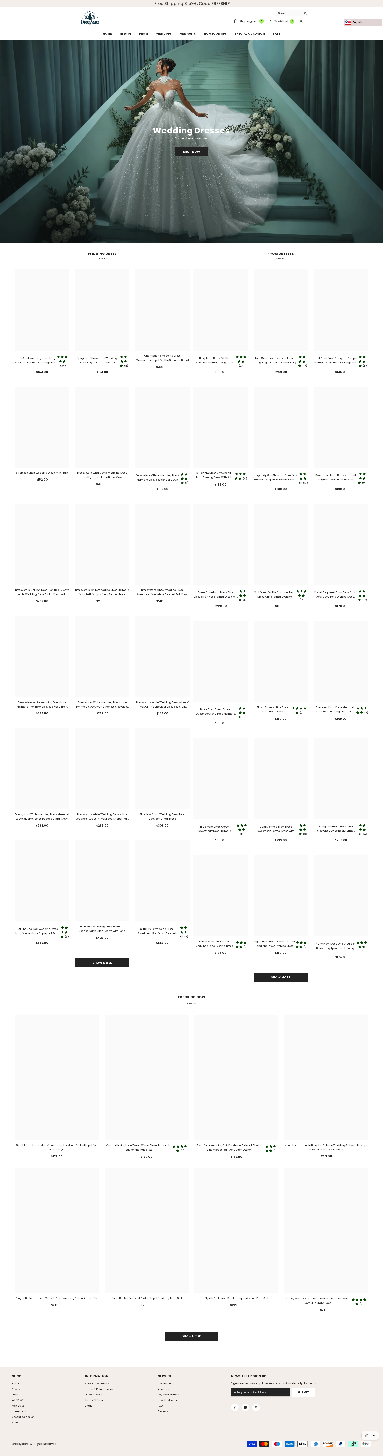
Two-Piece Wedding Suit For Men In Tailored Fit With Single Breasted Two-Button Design (229, 1147)
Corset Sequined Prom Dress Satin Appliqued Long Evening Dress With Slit (335, 595)
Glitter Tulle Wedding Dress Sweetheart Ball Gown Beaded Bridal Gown (157, 931)
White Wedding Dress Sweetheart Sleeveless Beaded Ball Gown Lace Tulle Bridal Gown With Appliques (162, 592)
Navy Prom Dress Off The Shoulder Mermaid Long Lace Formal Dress (214, 360)
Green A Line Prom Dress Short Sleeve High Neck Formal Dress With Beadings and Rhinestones (216, 595)
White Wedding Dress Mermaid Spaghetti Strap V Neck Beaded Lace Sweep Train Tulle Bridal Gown (102, 592)
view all (280, 258)
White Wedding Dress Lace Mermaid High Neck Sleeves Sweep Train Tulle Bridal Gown (42, 705)
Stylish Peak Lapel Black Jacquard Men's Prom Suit (236, 1298)
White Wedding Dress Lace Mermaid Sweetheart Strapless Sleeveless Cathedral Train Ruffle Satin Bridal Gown (102, 705)
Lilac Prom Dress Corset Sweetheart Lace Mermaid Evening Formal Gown (214, 829)
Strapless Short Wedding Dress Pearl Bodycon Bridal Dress (162, 816)
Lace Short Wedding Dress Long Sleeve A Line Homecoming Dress (35, 360)
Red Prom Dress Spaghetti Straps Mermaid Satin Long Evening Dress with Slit (335, 360)
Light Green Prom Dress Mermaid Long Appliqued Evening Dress (274, 944)
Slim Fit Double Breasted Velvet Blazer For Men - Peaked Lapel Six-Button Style (57, 1147)
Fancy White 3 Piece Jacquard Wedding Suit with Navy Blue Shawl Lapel (317, 1301)
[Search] (292, 13)
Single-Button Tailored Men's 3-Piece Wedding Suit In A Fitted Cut (57, 1298)
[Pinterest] (256, 1407)
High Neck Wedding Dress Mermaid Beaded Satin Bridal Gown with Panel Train (102, 929)
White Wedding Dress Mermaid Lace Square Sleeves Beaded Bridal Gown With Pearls (42, 817)
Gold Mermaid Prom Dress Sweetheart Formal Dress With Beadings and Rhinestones (276, 829)
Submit (303, 1392)
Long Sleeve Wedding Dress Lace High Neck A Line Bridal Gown (102, 475)
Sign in (303, 21)
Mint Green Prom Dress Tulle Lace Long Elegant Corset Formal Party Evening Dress (275, 360)
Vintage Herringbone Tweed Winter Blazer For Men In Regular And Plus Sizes (138, 1147)
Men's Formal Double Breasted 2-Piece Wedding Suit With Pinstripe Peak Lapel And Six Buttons (326, 1147)
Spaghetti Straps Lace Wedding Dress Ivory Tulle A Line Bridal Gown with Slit (97, 360)
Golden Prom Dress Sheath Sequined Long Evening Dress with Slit (214, 944)
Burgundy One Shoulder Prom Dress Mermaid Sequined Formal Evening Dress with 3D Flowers (276, 477)
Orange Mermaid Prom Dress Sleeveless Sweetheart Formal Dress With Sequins (335, 829)
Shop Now (191, 152)
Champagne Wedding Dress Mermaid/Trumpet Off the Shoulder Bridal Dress (162, 358)
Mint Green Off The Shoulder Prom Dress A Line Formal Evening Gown (275, 595)
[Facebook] (235, 1407)
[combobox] (289, 13)
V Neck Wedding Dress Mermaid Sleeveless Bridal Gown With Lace (157, 478)
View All (102, 258)
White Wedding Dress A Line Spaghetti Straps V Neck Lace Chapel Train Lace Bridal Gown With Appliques (102, 817)
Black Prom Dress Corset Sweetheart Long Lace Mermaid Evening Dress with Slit (215, 712)
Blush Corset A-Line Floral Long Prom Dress (272, 709)
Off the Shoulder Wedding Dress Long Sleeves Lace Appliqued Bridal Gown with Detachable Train (37, 931)
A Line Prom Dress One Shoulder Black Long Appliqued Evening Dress (335, 946)
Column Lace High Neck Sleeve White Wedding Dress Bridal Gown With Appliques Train (42, 592)
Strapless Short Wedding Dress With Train (42, 472)
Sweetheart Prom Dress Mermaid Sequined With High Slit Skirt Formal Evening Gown (335, 477)
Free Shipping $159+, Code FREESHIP (192, 3)
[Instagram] (245, 1407)
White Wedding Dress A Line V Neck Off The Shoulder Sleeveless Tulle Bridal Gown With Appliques (162, 705)
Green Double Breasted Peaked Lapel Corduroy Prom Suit (146, 1298)
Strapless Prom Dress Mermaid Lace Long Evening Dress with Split (335, 710)
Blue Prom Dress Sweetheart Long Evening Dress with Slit (213, 475)
